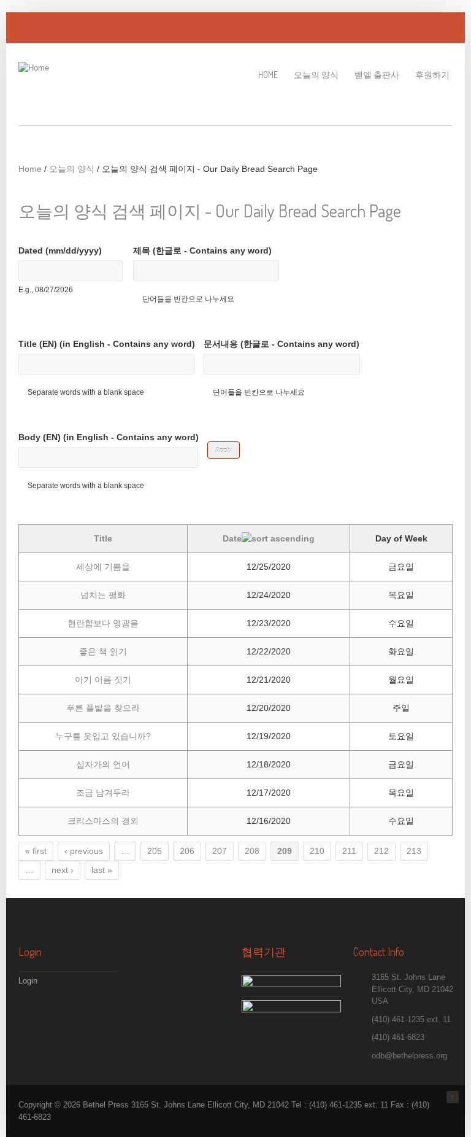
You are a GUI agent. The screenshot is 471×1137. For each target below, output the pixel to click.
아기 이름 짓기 (103, 680)
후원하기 (432, 74)
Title (103, 538)
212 (381, 851)
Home (268, 74)
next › (63, 870)
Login (27, 980)
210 (317, 851)
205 (154, 851)
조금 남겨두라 (103, 792)
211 (349, 851)
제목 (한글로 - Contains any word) (202, 250)
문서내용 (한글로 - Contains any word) (281, 344)
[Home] (33, 67)
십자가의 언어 (103, 764)
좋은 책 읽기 (103, 651)
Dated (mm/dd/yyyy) (60, 250)
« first (36, 851)
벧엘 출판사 (376, 74)
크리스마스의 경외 (103, 821)
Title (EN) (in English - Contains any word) (106, 344)
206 (187, 851)
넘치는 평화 (103, 595)
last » (101, 870)
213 (414, 851)
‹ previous (83, 851)
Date (232, 538)
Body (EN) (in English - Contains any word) (108, 437)
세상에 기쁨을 (103, 567)
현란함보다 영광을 (103, 623)
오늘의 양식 (316, 74)
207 (219, 851)
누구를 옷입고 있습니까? (103, 736)
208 (252, 851)
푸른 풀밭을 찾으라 (103, 708)
